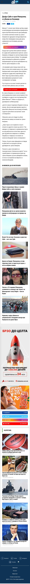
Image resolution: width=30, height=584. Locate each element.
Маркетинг (15, 573)
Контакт (15, 570)
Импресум (15, 567)
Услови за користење (15, 576)
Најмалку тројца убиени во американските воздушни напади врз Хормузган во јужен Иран (13, 317)
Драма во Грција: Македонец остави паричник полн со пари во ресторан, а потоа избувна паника (13, 263)
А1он (6, 13)
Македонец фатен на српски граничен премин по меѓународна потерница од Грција (14, 213)
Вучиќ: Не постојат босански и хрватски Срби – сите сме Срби (14, 238)
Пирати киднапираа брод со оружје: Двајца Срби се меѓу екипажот (13, 188)
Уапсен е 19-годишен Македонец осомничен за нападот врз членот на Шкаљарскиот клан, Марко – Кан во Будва (13, 290)
